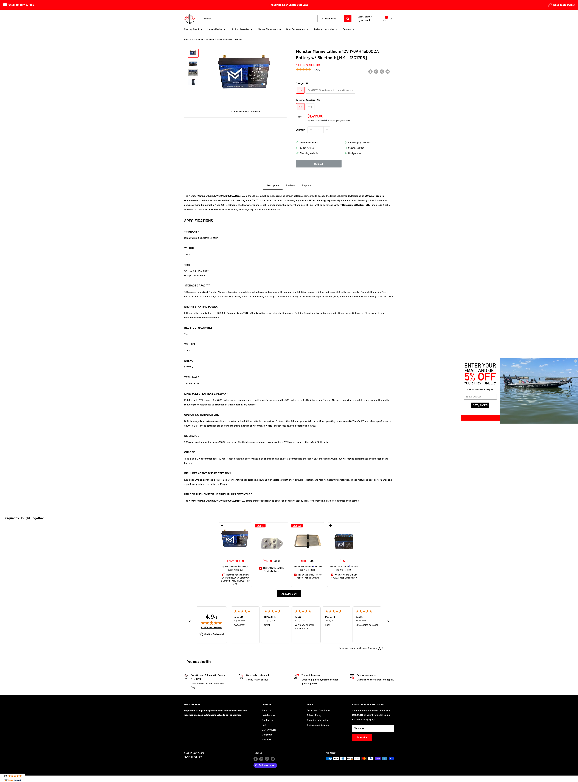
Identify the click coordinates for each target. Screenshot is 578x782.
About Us (267, 710)
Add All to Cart (289, 593)
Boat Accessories (295, 29)
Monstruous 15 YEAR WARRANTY (201, 237)
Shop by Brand (191, 29)
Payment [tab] (307, 185)
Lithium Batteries (240, 29)
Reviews (266, 739)
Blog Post (267, 734)
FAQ (264, 724)
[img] (211, 623)
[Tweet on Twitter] (382, 71)
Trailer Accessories (324, 29)
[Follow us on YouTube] (273, 759)
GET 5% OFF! (480, 405)
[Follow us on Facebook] (255, 759)
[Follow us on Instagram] (261, 759)
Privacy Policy (314, 715)
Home (186, 39)
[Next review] (388, 623)
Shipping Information (318, 719)
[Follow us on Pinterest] (267, 759)
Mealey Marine (214, 29)
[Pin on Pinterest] (376, 71)
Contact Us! (349, 29)
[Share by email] (387, 71)
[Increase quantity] (327, 130)
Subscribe (362, 737)
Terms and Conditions (318, 710)
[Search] (347, 18)
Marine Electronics (268, 29)
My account (363, 20)
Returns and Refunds (318, 724)
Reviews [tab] (290, 185)
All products (197, 39)
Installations (268, 715)
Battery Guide (269, 729)
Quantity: (301, 129)
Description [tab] (272, 185)
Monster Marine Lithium (308, 65)
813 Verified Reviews (211, 627)
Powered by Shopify (193, 756)
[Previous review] (189, 623)
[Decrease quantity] (311, 130)
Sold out (318, 163)
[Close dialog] (575, 361)
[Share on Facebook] (370, 71)
